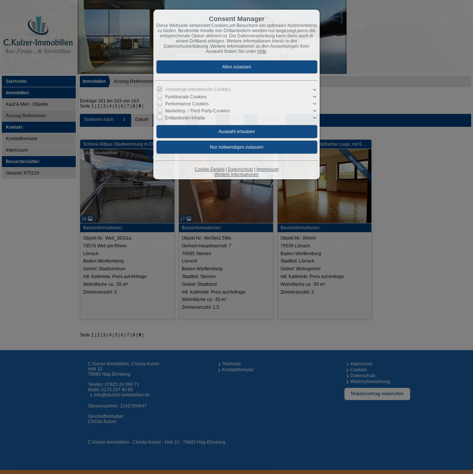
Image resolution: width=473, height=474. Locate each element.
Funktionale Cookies (186, 96)
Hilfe (261, 51)
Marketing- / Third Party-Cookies (197, 111)
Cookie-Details (210, 169)
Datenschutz (240, 169)
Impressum (267, 169)
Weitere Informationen (236, 174)
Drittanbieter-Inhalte (185, 118)
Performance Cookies (187, 103)
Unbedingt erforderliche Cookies (198, 89)
